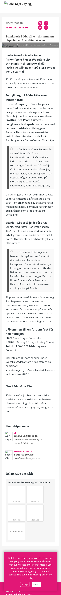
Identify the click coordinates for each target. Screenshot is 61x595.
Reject (36, 584)
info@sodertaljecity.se (28, 458)
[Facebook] (46, 23)
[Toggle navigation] (30, 7)
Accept (25, 584)
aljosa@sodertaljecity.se (29, 439)
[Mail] (46, 27)
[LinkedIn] (40, 27)
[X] (40, 23)
